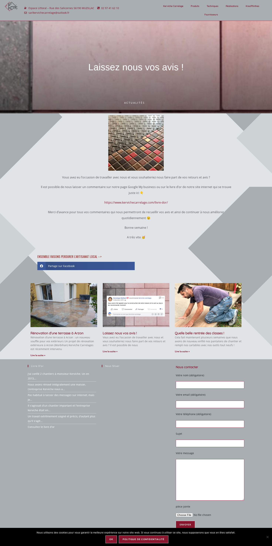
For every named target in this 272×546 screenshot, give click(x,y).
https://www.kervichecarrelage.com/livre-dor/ (136, 202)
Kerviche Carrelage (173, 6)
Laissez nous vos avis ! (120, 333)
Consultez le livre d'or (41, 427)
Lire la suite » (38, 355)
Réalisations (232, 6)
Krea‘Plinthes (252, 6)
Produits (195, 6)
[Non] (267, 537)
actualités (134, 102)
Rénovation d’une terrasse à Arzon (57, 333)
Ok (111, 539)
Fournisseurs (211, 14)
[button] (86, 266)
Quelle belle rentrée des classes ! (199, 333)
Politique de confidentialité (143, 539)
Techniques (212, 6)
